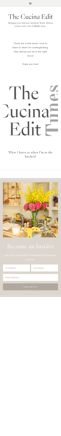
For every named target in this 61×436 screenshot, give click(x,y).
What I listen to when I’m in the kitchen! (30, 154)
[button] (30, 3)
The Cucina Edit (30, 20)
